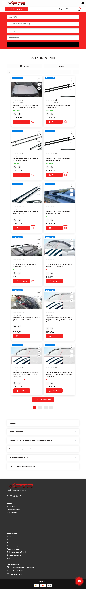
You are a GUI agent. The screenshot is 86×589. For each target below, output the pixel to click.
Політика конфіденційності (16, 552)
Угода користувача (13, 549)
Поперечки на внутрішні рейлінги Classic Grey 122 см (24, 266)
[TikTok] (20, 496)
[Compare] (39, 88)
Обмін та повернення (14, 555)
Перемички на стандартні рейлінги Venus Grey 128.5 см (58, 213)
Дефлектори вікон (13, 510)
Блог (8, 558)
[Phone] (8, 496)
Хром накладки (12, 513)
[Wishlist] (39, 84)
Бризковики (11, 507)
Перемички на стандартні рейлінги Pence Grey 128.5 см (25, 159)
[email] (17, 496)
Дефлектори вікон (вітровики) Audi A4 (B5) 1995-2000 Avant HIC (59, 266)
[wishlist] (73, 9)
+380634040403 (17, 571)
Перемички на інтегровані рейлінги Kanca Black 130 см (58, 106)
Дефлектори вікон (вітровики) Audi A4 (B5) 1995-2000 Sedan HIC (26, 319)
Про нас (9, 537)
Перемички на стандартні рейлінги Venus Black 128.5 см (25, 213)
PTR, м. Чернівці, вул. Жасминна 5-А (23, 567)
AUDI (17, 54)
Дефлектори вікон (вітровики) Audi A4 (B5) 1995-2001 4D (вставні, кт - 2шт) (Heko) (59, 320)
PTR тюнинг (9, 54)
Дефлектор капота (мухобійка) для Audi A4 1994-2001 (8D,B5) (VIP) (25, 106)
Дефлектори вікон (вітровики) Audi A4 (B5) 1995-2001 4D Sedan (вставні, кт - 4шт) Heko (59, 375)
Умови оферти (12, 543)
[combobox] (43, 17)
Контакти (10, 540)
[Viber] (14, 496)
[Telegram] (11, 496)
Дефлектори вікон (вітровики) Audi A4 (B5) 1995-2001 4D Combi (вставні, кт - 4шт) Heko (26, 375)
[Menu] (4, 3)
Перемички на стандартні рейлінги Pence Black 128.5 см (58, 159)
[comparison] (66, 9)
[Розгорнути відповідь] (75, 423)
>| (51, 407)
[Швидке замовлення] (33, 121)
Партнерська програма (15, 546)
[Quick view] (39, 80)
